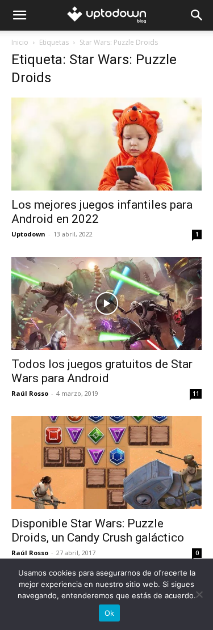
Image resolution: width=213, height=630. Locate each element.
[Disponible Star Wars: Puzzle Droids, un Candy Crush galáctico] (106, 462)
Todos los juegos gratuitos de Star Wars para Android (102, 371)
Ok (110, 613)
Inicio (19, 42)
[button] (19, 15)
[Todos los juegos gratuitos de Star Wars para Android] (106, 303)
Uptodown (28, 234)
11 (196, 394)
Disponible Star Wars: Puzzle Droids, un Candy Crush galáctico (97, 530)
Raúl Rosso (29, 393)
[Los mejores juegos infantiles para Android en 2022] (106, 144)
